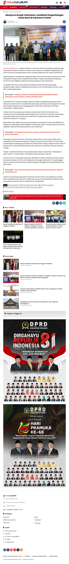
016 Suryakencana (10, 531)
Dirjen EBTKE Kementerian (30, 185)
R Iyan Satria (10, 21)
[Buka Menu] (61, 3)
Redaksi (27, 556)
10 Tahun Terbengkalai (12, 536)
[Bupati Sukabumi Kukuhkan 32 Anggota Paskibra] (13, 216)
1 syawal (7, 534)
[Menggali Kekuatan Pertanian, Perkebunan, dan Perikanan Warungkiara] (11, 303)
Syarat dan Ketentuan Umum (12, 556)
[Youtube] (14, 549)
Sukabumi (6, 517)
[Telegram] (60, 203)
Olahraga (37, 523)
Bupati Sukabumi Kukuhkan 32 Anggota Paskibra (13, 225)
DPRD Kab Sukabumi (9, 520)
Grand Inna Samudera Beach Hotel (16, 187)
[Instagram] (11, 549)
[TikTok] (18, 549)
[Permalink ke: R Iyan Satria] (5, 21)
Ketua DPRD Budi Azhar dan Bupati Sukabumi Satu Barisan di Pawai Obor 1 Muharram (13, 246)
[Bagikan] (64, 21)
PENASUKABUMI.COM (10, 68)
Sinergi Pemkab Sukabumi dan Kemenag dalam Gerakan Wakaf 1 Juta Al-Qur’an (56, 226)
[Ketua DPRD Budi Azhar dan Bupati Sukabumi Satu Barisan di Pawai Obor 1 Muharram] (13, 237)
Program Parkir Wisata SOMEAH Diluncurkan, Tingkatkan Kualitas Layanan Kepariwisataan (41, 290)
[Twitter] (57, 203)
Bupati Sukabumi (15, 185)
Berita (36, 517)
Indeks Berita (53, 556)
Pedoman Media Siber (39, 556)
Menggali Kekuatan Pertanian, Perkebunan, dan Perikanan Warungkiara (39, 303)
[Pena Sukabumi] (15, 2)
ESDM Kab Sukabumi (48, 185)
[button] (57, 3)
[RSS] (21, 549)
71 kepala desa (9, 542)
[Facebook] (53, 203)
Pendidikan (37, 520)
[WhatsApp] (64, 203)
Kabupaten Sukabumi (36, 187)
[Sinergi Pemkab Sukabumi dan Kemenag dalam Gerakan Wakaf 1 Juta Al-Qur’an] (56, 216)
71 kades (7, 539)
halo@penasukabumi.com (14, 509)
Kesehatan (6, 523)
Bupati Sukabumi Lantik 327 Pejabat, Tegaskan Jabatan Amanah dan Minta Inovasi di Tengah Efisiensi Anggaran (34, 226)
